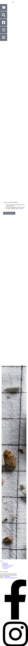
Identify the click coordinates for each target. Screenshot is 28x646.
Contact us (21, 208)
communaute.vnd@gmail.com (11, 577)
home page (22, 207)
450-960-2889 (7, 576)
